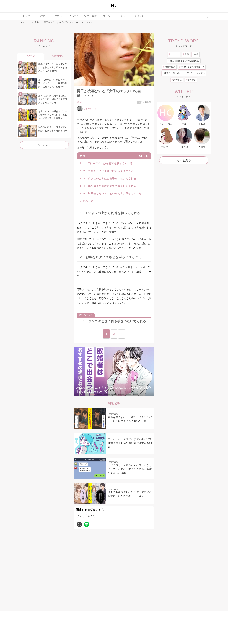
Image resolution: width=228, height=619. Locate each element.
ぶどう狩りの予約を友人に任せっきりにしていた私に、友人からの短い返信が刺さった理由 (130, 469)
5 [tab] (121, 394)
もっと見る (44, 144)
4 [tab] (114, 394)
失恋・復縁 (90, 16)
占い (122, 16)
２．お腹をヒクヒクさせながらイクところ (108, 171)
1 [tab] (92, 394)
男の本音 (177, 79)
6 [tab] (128, 394)
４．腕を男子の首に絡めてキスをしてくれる (109, 186)
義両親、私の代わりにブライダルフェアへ (184, 73)
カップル (74, 16)
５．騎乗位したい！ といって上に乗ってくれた (112, 193)
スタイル (139, 16)
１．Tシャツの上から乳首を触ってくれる (108, 163)
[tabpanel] (114, 371)
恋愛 (42, 16)
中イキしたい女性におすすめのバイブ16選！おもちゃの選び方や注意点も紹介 (130, 443)
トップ (26, 16)
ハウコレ (25, 22)
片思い (58, 16)
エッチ (80, 516)
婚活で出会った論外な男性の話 (184, 60)
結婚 (196, 54)
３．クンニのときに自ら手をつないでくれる (109, 178)
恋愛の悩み (169, 67)
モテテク (191, 79)
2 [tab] (99, 394)
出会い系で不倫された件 (191, 67)
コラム (106, 16)
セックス (90, 516)
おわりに (88, 201)
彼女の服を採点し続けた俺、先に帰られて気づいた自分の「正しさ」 (130, 494)
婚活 (186, 54)
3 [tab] (107, 394)
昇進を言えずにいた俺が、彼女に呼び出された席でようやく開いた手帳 (130, 419)
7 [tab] (135, 394)
